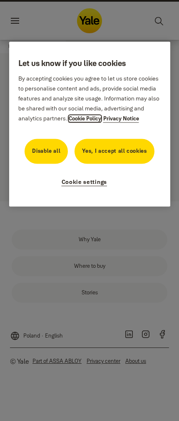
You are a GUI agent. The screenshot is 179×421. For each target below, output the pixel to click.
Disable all (46, 150)
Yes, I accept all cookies (114, 150)
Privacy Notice (121, 118)
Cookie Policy (85, 118)
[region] (89, 124)
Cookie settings (84, 182)
